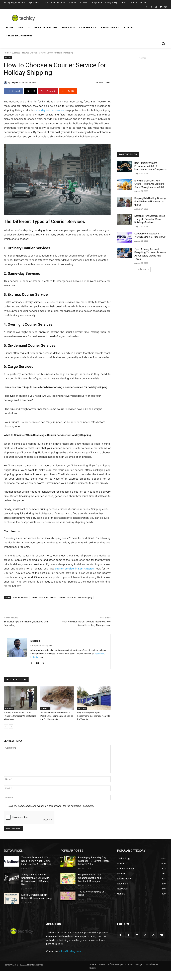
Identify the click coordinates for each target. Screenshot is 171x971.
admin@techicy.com (70, 951)
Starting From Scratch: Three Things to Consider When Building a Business (20, 716)
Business (16, 52)
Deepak (14, 82)
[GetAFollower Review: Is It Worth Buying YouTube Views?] (124, 237)
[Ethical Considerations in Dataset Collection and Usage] (11, 898)
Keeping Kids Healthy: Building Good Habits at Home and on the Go (150, 201)
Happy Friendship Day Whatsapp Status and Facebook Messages (89, 877)
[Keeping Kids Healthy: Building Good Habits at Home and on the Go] (124, 202)
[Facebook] (147, 7)
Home (7, 52)
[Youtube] (165, 7)
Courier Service (20, 597)
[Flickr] (137, 935)
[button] (163, 44)
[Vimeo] (161, 7)
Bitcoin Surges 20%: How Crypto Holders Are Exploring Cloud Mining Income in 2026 (149, 183)
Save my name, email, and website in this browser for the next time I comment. (51, 805)
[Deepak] (6, 82)
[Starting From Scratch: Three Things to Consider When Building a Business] (20, 698)
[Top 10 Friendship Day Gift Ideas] (67, 895)
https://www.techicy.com (41, 645)
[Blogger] (120, 935)
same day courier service (49, 110)
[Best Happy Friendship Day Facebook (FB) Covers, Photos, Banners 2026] (67, 861)
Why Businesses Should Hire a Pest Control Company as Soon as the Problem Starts (56, 716)
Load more (141, 269)
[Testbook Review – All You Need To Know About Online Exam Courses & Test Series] (11, 861)
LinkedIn (34, 657)
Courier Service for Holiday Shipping (75, 597)
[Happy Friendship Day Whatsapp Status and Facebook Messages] (67, 878)
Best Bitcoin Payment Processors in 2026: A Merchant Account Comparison (150, 166)
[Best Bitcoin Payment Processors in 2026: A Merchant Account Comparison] (124, 166)
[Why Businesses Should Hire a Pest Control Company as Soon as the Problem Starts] (57, 698)
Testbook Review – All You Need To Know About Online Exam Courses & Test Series (36, 860)
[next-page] (11, 726)
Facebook (99, 653)
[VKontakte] (161, 935)
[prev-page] (6, 726)
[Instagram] (151, 7)
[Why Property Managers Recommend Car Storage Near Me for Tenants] (94, 698)
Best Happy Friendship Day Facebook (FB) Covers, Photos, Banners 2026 (94, 860)
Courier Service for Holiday (43, 597)
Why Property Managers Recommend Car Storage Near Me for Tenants (93, 716)
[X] (156, 7)
